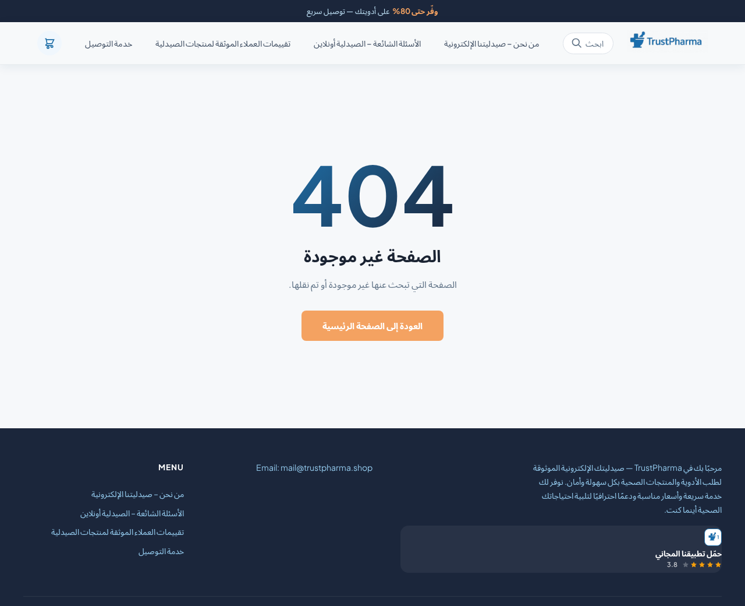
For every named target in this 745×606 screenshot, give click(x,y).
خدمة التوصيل (108, 43)
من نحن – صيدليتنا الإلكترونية (492, 43)
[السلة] (49, 43)
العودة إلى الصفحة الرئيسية (372, 325)
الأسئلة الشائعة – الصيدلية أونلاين (367, 43)
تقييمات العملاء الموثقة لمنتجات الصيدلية (222, 43)
